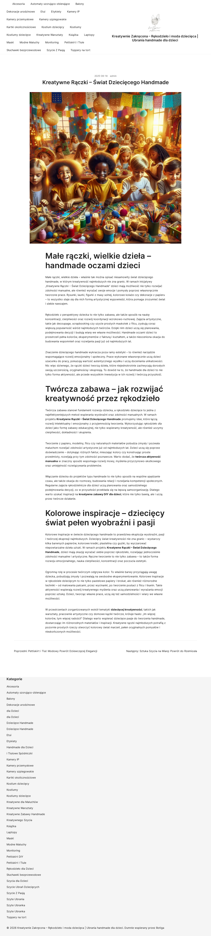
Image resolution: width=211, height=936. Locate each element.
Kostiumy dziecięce (19, 34)
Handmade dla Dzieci (20, 747)
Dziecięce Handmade (20, 722)
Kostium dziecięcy (53, 27)
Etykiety (56, 11)
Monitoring (52, 42)
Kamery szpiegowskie (52, 19)
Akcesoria (18, 3)
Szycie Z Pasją (56, 50)
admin (113, 75)
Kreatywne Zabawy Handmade (26, 814)
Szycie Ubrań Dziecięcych (23, 887)
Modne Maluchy (29, 42)
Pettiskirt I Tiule (74, 42)
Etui (43, 11)
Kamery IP (73, 11)
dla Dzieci (13, 710)
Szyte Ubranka (16, 905)
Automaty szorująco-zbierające (50, 3)
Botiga (160, 927)
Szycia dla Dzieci (17, 880)
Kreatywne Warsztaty (49, 34)
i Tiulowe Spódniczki (19, 753)
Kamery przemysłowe (20, 19)
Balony (79, 3)
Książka (73, 34)
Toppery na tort (80, 50)
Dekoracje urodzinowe (21, 11)
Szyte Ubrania (15, 899)
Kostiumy (75, 27)
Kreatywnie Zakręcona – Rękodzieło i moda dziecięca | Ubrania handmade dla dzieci (155, 38)
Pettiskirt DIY (15, 856)
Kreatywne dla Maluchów (22, 802)
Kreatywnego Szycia (19, 820)
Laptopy (89, 34)
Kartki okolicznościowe (21, 27)
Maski (10, 42)
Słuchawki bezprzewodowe (24, 50)
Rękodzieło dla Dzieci (20, 868)
